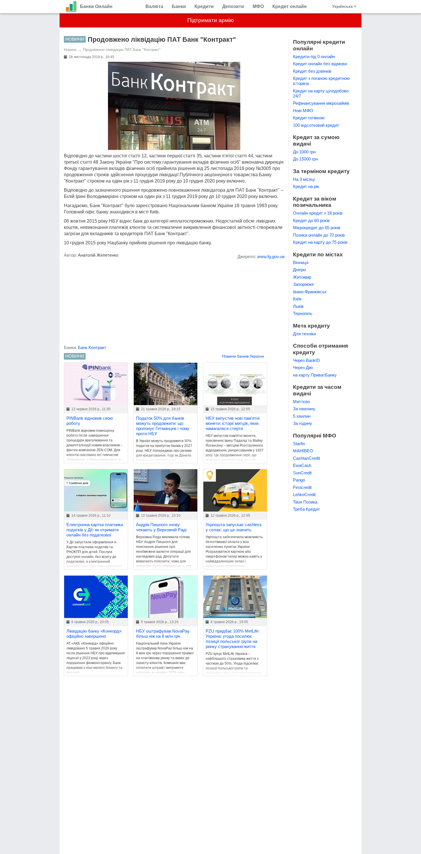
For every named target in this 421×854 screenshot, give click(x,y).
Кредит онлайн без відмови (320, 63)
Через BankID (306, 360)
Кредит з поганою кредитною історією (321, 81)
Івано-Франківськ (309, 291)
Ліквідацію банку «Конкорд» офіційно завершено (93, 634)
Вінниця (300, 262)
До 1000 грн (304, 151)
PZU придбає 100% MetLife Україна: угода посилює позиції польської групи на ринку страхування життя (232, 639)
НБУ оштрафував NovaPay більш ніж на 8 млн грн (163, 634)
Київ (297, 298)
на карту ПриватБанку (315, 374)
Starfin (299, 443)
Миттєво (301, 401)
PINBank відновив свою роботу (89, 421)
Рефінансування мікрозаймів (321, 103)
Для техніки (304, 333)
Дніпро (299, 269)
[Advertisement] (174, 303)
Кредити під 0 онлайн (314, 56)
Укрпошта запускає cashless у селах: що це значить (234, 527)
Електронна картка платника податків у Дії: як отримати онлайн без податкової (94, 529)
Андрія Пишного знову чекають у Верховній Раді (161, 527)
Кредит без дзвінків (312, 71)
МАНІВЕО (303, 450)
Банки (179, 6)
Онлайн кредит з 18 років (318, 213)
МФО (258, 6)
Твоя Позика (305, 502)
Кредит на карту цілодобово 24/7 (321, 93)
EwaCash (302, 465)
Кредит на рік (306, 186)
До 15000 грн (305, 158)
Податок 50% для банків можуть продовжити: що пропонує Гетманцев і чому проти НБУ (162, 426)
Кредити (204, 6)
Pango (299, 479)
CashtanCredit (306, 458)
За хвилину (304, 408)
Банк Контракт (92, 347)
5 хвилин (301, 416)
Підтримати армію (210, 20)
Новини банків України (243, 356)
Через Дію (303, 367)
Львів (298, 306)
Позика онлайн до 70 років (319, 235)
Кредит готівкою (308, 117)
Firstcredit (302, 487)
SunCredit (302, 472)
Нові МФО (303, 110)
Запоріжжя (303, 284)
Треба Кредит (306, 509)
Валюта (154, 6)
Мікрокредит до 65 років (316, 227)
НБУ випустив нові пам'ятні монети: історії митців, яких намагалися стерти (232, 423)
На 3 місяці (304, 179)
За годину (302, 423)
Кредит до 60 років (311, 220)
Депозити (233, 6)
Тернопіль (302, 313)
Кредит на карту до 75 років (320, 242)
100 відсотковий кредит (316, 125)
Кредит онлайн (289, 6)
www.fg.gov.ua (270, 256)
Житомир (302, 277)
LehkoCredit (304, 494)
